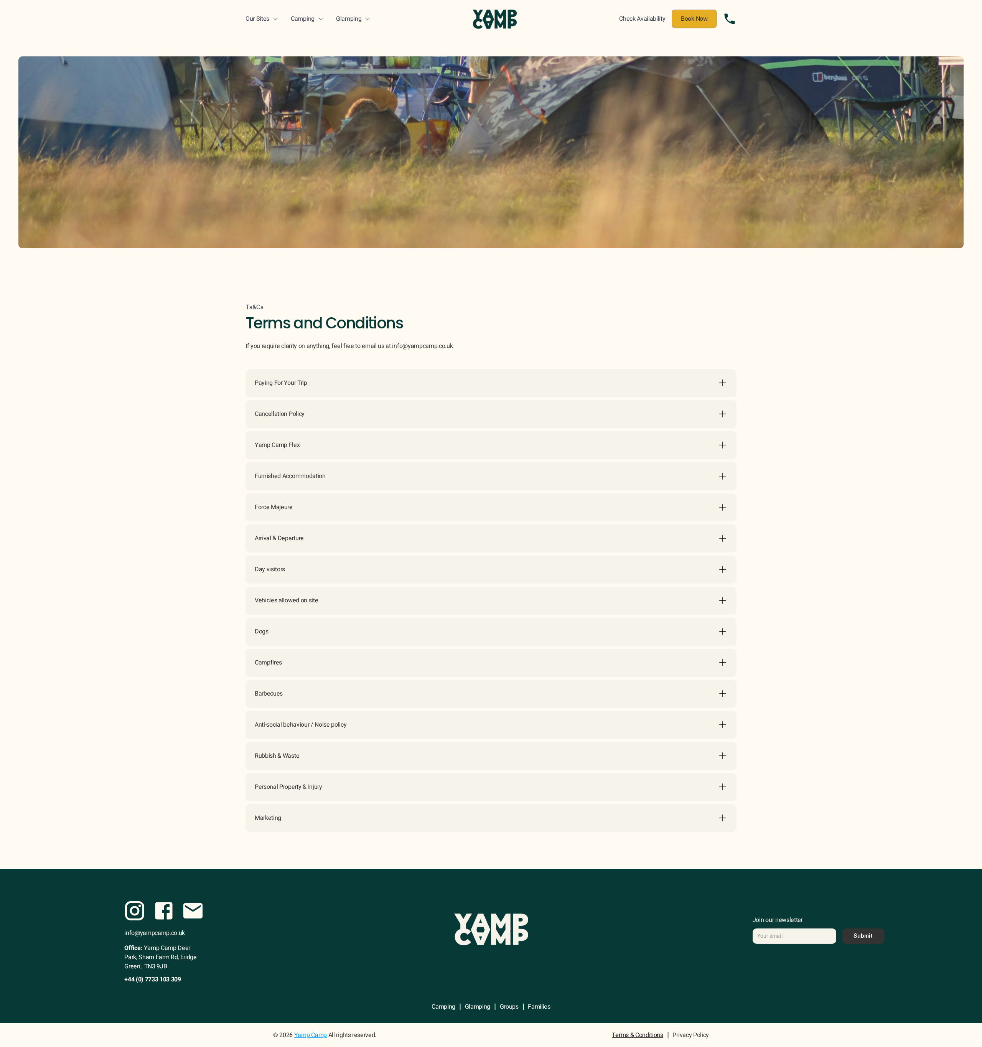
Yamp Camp (310, 1035)
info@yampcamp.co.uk (154, 933)
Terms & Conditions (637, 1035)
